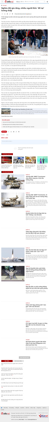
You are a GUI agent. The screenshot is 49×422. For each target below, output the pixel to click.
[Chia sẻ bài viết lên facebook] (2, 14)
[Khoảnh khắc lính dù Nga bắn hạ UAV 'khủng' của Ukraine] (12, 218)
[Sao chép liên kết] (10, 14)
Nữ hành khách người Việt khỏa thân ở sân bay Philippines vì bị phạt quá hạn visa (36, 343)
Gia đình (22, 407)
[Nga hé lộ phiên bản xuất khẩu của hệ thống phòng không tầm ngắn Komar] (12, 273)
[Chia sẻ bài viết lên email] (7, 14)
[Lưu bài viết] (12, 14)
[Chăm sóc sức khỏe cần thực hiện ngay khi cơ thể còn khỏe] (30, 160)
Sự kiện (2, 409)
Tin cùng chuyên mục (7, 172)
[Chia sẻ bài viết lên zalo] (5, 14)
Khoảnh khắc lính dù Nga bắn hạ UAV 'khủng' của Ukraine (36, 214)
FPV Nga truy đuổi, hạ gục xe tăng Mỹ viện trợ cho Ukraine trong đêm (36, 324)
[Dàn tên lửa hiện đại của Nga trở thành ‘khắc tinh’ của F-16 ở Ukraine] (12, 255)
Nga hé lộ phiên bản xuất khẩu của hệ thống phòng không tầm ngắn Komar (36, 269)
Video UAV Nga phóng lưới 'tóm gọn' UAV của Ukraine (36, 305)
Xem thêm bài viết (24, 357)
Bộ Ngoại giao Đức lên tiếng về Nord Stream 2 (13, 124)
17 (12, 375)
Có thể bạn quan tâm (7, 154)
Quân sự (28, 174)
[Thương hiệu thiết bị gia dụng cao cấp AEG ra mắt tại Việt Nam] (6, 160)
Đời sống (6, 407)
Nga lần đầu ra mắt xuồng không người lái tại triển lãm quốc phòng (37, 287)
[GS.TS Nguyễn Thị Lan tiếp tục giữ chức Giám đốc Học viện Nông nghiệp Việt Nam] (42, 160)
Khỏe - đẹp (32, 407)
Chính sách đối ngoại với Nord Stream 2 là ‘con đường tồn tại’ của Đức (18, 126)
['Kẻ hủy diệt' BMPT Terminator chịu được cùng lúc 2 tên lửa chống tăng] (12, 182)
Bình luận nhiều (18, 361)
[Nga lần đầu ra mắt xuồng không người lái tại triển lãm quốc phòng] (12, 292)
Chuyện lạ (39, 407)
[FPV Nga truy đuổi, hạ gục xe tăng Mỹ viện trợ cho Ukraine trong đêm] (12, 328)
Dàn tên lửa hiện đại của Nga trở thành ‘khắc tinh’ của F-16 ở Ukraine (36, 251)
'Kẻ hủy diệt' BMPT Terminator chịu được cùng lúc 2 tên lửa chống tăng (35, 178)
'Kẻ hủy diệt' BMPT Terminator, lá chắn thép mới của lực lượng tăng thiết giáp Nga (36, 196)
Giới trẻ (27, 407)
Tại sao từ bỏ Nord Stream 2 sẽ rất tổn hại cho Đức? (14, 122)
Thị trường (11, 407)
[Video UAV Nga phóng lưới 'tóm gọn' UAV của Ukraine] (12, 310)
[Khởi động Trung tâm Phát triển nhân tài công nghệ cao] (18, 160)
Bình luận (4, 131)
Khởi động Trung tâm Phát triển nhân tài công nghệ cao (18, 166)
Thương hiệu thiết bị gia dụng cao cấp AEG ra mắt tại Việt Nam (6, 166)
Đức (7, 134)
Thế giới (5, 5)
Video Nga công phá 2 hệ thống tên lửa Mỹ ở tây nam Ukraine (35, 232)
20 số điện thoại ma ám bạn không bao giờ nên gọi (12, 382)
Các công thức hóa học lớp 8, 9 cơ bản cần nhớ (11, 386)
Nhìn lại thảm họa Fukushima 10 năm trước (21, 109)
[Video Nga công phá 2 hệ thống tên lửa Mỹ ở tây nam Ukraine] (12, 237)
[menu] (2, 1)
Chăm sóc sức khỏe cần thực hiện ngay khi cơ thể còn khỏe (30, 166)
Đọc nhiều (7, 361)
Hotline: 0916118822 (30, 1)
